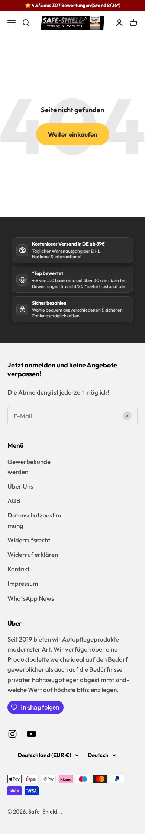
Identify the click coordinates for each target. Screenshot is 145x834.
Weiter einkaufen (72, 134)
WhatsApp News (30, 598)
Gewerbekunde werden (29, 467)
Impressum (22, 583)
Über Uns (20, 486)
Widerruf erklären (32, 554)
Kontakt (18, 569)
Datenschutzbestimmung (34, 520)
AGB (13, 500)
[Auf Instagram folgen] (12, 734)
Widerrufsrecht (28, 540)
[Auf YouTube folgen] (31, 734)
